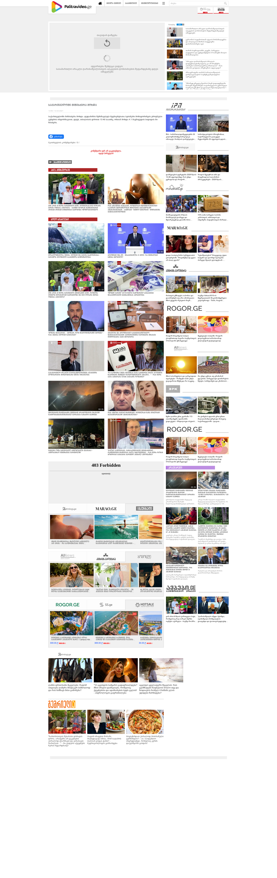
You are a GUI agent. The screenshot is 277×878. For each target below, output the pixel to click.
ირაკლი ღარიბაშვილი (65, 374)
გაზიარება (58, 381)
